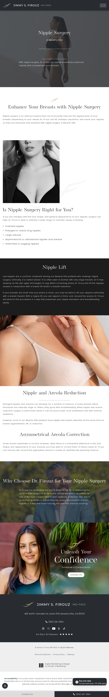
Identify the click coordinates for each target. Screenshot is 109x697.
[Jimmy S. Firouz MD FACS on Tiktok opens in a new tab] (64, 628)
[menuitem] (43, 628)
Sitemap (70, 654)
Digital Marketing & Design (57, 665)
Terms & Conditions (43, 654)
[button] (5, 686)
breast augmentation (14, 424)
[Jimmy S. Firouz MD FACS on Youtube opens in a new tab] (54, 628)
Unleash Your (76, 557)
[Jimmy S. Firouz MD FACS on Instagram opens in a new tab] (43, 628)
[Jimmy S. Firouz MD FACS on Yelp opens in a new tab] (59, 628)
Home (44, 59)
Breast (51, 59)
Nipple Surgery (60, 59)
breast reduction (62, 286)
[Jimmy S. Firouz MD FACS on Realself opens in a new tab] (48, 628)
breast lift (38, 286)
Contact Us (76, 575)
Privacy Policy (59, 654)
